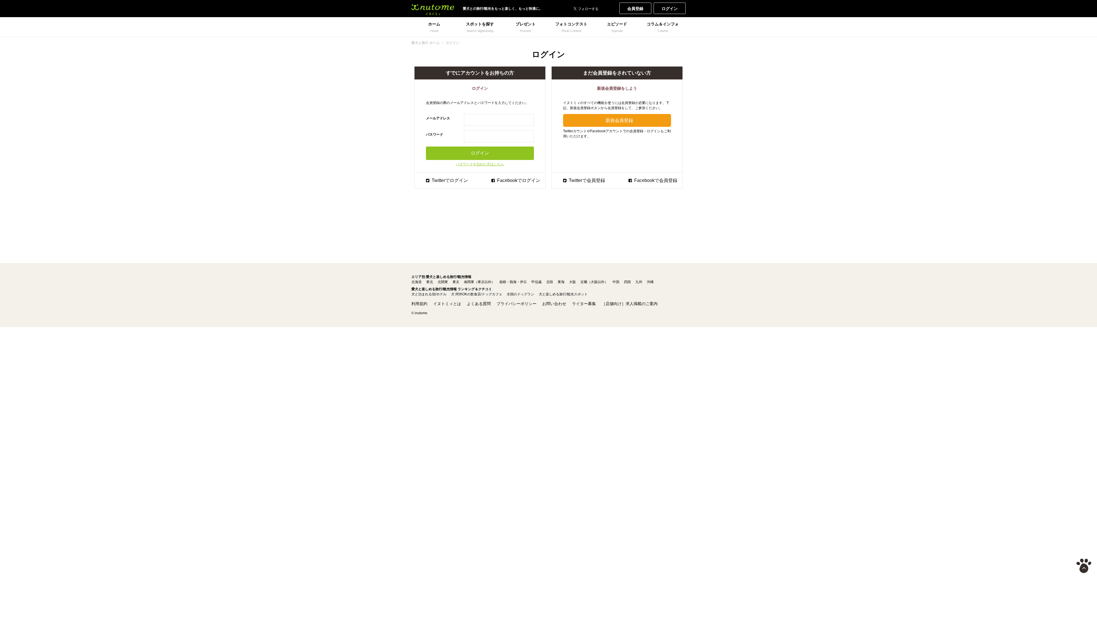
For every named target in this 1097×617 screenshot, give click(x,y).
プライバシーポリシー (517, 303)
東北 (429, 282)
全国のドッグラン (520, 294)
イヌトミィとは (447, 303)
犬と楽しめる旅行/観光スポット (563, 294)
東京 (456, 282)
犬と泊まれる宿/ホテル (429, 294)
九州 (638, 282)
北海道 (416, 282)
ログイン (670, 8)
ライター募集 (584, 303)
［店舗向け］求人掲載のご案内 (630, 303)
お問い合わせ (554, 303)
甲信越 (536, 282)
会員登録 (635, 8)
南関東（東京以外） (479, 282)
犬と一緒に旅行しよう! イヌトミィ (432, 8)
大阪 (572, 282)
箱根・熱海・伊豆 (513, 282)
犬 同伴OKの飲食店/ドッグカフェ (476, 294)
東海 (561, 282)
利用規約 (419, 303)
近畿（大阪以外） (594, 282)
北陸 (549, 282)
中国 (615, 282)
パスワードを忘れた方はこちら (480, 164)
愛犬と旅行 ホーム (425, 43)
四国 (627, 282)
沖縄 (650, 282)
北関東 (443, 282)
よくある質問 (479, 303)
